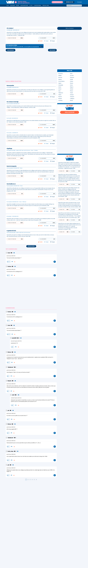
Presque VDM (46, 5)
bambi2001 (14, 338)
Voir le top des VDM (69, 112)
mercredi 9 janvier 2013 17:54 (16, 341)
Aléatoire (12, 5)
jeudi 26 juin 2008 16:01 (11, 427)
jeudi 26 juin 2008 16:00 (11, 370)
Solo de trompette (11, 166)
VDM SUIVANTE (52, 50)
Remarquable (10, 85)
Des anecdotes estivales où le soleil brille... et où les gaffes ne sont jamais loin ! (24, 46)
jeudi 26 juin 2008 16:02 (11, 440)
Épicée (17, 5)
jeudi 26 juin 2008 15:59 (11, 255)
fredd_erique (11, 451)
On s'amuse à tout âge (12, 101)
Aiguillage (9, 148)
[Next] (36, 479)
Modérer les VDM (69, 2)
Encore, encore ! (31, 246)
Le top (31, 5)
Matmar (9, 352)
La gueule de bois (11, 230)
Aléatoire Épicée (24, 5)
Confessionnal (37, 5)
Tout (7, 5)
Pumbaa (9, 266)
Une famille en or (11, 184)
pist (8, 410)
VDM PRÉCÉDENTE (10, 50)
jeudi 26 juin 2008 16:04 (11, 454)
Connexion (79, 2)
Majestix (10, 380)
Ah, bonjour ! (10, 28)
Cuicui (9, 252)
